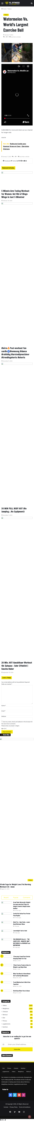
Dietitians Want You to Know (21, 991)
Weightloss (6, 1008)
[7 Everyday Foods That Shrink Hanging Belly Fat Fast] (6, 959)
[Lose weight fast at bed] (6, 933)
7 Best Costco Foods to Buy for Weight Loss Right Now (22, 966)
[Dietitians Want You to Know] (6, 993)
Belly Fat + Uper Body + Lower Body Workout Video (21, 923)
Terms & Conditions (24, 1107)
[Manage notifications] (29, 1116)
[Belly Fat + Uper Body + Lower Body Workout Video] (6, 924)
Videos (5, 1005)
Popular (15, 897)
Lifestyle (5, 1011)
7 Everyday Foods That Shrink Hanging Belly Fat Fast (21, 958)
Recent (6, 897)
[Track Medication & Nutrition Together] (6, 985)
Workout (5, 1014)
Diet (4, 1018)
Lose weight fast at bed (20, 931)
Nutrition (5, 1027)
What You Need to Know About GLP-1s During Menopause (22, 975)
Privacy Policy (14, 1107)
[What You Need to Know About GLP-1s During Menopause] (6, 976)
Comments (26, 897)
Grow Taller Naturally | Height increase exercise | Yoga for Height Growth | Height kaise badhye (21, 905)
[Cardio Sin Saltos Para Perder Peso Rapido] (6, 916)
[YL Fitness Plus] (12, 3)
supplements (6, 1024)
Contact (6, 1107)
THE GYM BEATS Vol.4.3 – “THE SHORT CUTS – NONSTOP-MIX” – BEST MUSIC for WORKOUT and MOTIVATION (22, 942)
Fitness (5, 1021)
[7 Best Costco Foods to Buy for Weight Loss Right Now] (6, 967)
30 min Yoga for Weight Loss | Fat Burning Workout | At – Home (15, 885)
